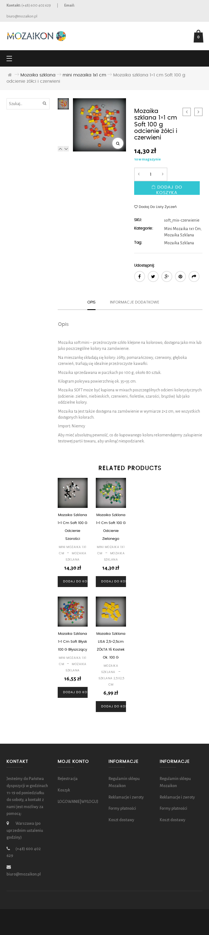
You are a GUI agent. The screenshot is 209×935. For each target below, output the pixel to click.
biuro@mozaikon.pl (22, 16)
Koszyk (64, 790)
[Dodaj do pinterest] (180, 276)
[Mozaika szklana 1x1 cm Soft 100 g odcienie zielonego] (187, 112)
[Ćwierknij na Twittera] (153, 276)
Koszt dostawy (121, 819)
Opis (91, 302)
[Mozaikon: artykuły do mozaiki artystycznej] (36, 36)
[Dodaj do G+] (166, 276)
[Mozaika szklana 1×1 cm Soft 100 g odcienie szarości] (73, 493)
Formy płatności (122, 808)
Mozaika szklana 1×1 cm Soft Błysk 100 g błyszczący (72, 641)
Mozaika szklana (38, 75)
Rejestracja (68, 778)
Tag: (138, 243)
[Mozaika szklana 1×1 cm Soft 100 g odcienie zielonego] (111, 493)
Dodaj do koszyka (169, 190)
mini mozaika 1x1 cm (84, 75)
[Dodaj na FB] (139, 276)
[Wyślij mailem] (194, 276)
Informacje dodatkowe (134, 302)
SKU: (138, 220)
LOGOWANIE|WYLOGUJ (78, 801)
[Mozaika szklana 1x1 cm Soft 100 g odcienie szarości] (198, 112)
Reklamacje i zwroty (126, 797)
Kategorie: (143, 228)
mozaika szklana (179, 243)
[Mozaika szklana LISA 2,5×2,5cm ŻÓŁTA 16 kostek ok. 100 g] (111, 612)
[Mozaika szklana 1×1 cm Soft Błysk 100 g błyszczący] (73, 612)
